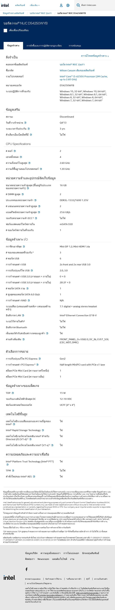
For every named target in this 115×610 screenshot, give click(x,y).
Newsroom (43, 559)
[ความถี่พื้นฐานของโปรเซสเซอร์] (41, 169)
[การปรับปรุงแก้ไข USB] (31, 270)
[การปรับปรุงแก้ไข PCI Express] (39, 358)
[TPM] (13, 470)
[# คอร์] (14, 151)
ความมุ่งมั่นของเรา (50, 553)
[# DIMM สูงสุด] (22, 194)
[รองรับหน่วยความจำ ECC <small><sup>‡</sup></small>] (36, 218)
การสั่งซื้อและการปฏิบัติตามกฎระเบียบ (44, 45)
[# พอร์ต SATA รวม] (27, 288)
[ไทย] (68, 5)
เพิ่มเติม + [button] (35, 5)
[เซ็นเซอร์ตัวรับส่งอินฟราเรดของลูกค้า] (47, 333)
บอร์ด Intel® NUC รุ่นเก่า (72, 64)
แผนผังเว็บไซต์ (59, 559)
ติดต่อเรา (30, 559)
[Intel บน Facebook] (26, 570)
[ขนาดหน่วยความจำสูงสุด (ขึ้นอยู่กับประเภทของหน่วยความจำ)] (27, 188)
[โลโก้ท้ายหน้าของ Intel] (10, 577)
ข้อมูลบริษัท (31, 553)
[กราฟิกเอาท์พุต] (23, 246)
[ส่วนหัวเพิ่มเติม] (23, 339)
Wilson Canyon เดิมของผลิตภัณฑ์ (77, 70)
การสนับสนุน (75, 45)
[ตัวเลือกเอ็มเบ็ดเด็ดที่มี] (30, 134)
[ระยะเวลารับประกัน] (28, 128)
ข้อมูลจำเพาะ (13, 45)
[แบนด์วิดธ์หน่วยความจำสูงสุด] (39, 212)
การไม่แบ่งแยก (71, 553)
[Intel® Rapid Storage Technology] (42, 430)
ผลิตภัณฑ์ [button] (20, 5)
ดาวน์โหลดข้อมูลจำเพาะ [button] (94, 55)
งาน (72, 559)
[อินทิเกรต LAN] (23, 315)
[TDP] (12, 393)
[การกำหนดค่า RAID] (28, 300)
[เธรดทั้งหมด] (20, 157)
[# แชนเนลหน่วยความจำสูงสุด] (39, 206)
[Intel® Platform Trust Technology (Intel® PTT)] (7, 464)
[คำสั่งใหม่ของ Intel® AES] (34, 476)
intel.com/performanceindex (87, 593)
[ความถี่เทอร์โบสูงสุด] (29, 163)
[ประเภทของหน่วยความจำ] (35, 200)
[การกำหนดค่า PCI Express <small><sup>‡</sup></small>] (37, 364)
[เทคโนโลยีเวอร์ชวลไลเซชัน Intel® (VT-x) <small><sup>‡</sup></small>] (52, 445)
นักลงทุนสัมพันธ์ (90, 553)
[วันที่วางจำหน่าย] (25, 122)
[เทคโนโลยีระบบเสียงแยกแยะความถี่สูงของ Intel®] (14, 424)
